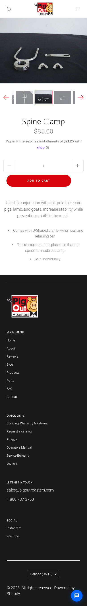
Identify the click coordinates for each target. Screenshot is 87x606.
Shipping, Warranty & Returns (27, 423)
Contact (12, 396)
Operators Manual (19, 447)
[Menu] (78, 9)
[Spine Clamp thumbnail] (43, 97)
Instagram (14, 528)
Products (13, 372)
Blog (10, 364)
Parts (10, 380)
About (11, 348)
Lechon (12, 463)
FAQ (9, 388)
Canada (41, 574)
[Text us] (77, 596)
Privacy (12, 439)
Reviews (12, 356)
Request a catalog (19, 431)
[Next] (81, 97)
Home (11, 340)
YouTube (13, 536)
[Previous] (6, 97)
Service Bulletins (18, 455)
